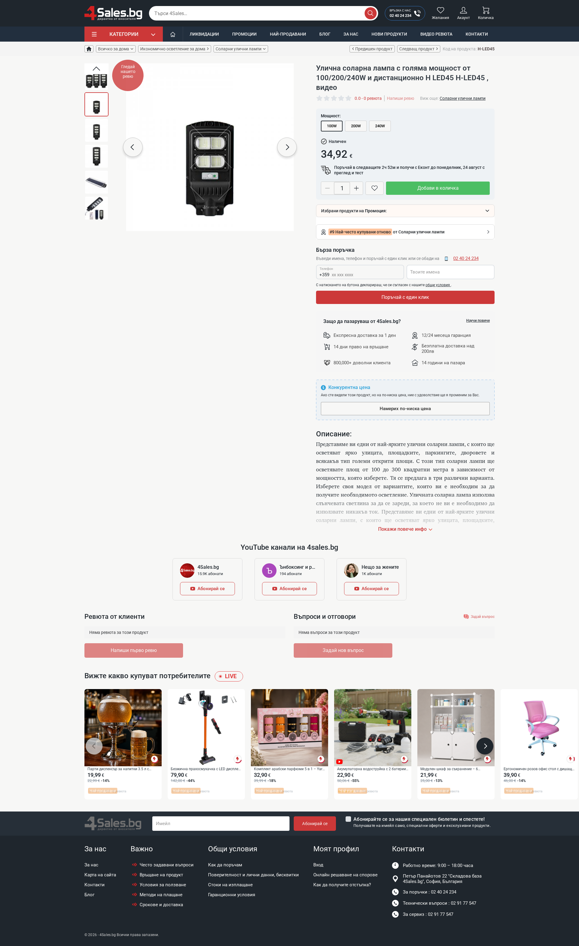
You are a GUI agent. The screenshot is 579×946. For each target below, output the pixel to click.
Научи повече (478, 320)
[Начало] (173, 34)
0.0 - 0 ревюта (368, 98)
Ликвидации (204, 34)
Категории (123, 34)
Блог (325, 34)
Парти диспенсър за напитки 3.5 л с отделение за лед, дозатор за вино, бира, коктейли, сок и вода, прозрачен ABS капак (122, 769)
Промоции (244, 34)
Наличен (337, 141)
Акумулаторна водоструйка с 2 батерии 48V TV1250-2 (371, 769)
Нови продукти (389, 34)
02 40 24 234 (466, 258)
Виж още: (429, 98)
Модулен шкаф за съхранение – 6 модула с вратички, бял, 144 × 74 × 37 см (455, 769)
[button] (96, 68)
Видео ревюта (436, 34)
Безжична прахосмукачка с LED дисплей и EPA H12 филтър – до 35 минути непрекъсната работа (205, 769)
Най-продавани (288, 34)
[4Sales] (113, 13)
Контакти (477, 34)
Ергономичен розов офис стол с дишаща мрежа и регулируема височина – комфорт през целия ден (539, 769)
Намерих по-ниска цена (405, 408)
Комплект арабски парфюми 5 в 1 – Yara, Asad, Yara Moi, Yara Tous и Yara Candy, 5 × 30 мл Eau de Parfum (289, 769)
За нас (350, 34)
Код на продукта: (459, 48)
